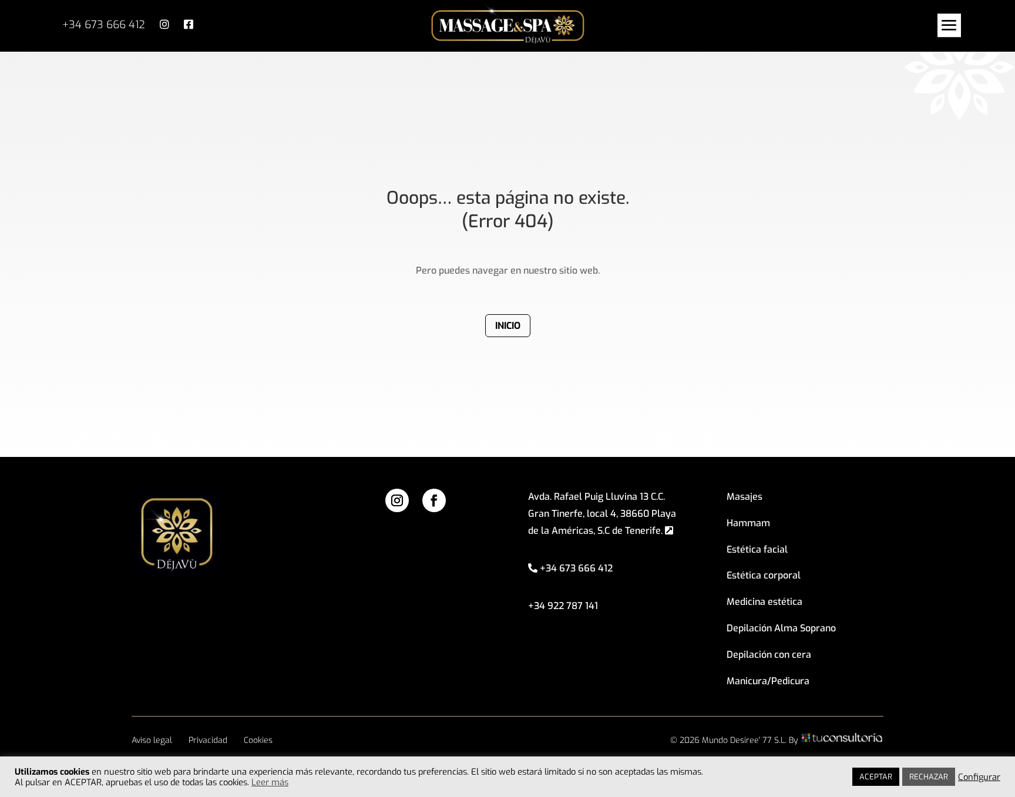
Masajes (744, 496)
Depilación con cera (769, 654)
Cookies (258, 740)
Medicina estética (764, 602)
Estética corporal (764, 575)
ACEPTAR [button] (875, 777)
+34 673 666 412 (103, 25)
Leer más (269, 782)
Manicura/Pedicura (768, 681)
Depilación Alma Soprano (781, 628)
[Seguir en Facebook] (434, 500)
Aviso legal (152, 740)
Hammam (748, 523)
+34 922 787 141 (563, 606)
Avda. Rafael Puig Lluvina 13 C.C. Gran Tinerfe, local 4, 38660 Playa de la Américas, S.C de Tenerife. (602, 513)
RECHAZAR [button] (928, 777)
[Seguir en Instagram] (397, 500)
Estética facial (757, 549)
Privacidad (208, 740)
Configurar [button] (979, 777)
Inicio (507, 326)
